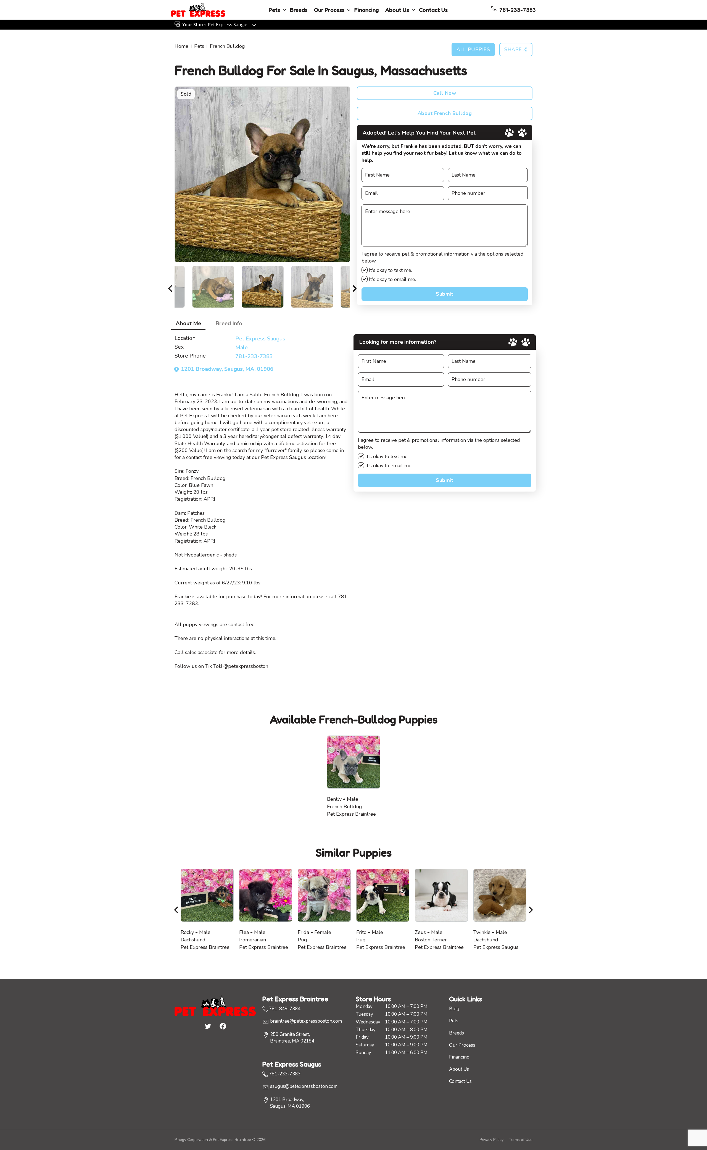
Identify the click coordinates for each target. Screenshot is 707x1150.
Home (181, 46)
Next (354, 287)
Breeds (298, 10)
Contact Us (433, 10)
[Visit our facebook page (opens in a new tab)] (222, 1026)
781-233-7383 (254, 356)
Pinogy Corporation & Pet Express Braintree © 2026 (220, 1139)
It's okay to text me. (390, 270)
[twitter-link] (207, 1026)
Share (513, 49)
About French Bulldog (445, 113)
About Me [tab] (188, 323)
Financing (366, 10)
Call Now (444, 93)
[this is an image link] (215, 1005)
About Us (397, 10)
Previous (170, 287)
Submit (444, 294)
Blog (454, 1008)
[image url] (198, 9)
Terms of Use (520, 1139)
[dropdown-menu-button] (284, 10)
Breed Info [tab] (228, 323)
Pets (274, 10)
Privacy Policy (491, 1139)
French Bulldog (227, 46)
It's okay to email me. (392, 279)
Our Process (329, 10)
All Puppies (473, 49)
